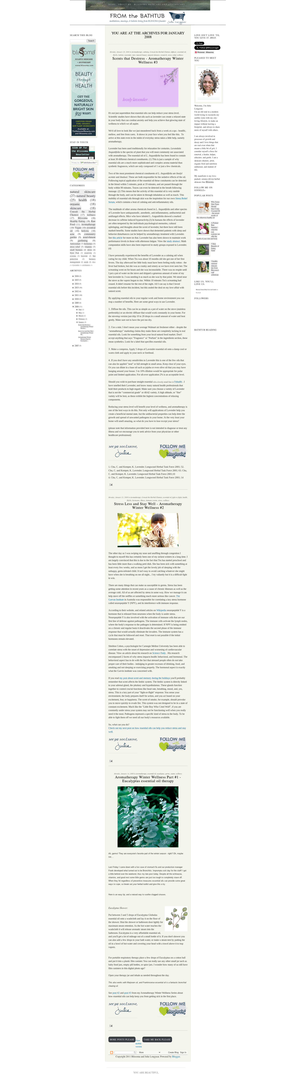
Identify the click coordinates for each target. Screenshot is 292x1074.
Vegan (78, 227)
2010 (77, 299)
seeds (86, 262)
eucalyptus (160, 773)
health (83, 199)
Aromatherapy (88, 224)
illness (143, 500)
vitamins (88, 246)
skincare (75, 208)
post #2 (116, 993)
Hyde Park (74, 253)
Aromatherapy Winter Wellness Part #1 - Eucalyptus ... (84, 339)
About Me (125, 4)
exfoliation (86, 265)
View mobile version (139, 1043)
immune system (151, 500)
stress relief (75, 246)
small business (76, 249)
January (81, 322)
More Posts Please (122, 1039)
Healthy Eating (77, 221)
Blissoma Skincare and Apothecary (159, 4)
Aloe (94, 262)
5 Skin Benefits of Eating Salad (215, 247)
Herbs (115, 55)
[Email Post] (110, 484)
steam (173, 773)
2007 (77, 345)
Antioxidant (75, 243)
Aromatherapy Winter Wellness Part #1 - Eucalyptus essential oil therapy (148, 778)
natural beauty (86, 195)
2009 (77, 303)
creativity (88, 253)
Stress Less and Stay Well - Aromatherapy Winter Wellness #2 (148, 505)
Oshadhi (178, 381)
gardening (83, 240)
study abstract (173, 241)
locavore (84, 256)
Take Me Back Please (157, 1039)
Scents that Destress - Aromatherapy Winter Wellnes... (85, 326)
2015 (77, 280)
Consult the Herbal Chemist (160, 52)
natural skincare (83, 191)
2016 (77, 276)
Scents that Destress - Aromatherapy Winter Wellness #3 (148, 60)
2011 (77, 295)
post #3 (127, 993)
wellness (91, 214)
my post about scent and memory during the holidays (145, 678)
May (80, 313)
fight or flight (177, 497)
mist (133, 55)
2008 (77, 306)
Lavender (76, 265)
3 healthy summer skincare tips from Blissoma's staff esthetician (215, 268)
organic (75, 204)
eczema (73, 256)
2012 (77, 291)
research (163, 55)
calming (146, 52)
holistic (85, 230)
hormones (88, 243)
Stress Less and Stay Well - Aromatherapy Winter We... (86, 333)
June (80, 310)
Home (112, 4)
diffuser (173, 52)
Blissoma (82, 218)
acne (72, 234)
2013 (77, 287)
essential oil (181, 52)
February (82, 319)
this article (117, 237)
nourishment (89, 237)
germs (167, 773)
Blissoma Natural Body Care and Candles (206, 289)
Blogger (176, 1056)
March (81, 316)
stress (89, 249)
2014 (77, 283)
